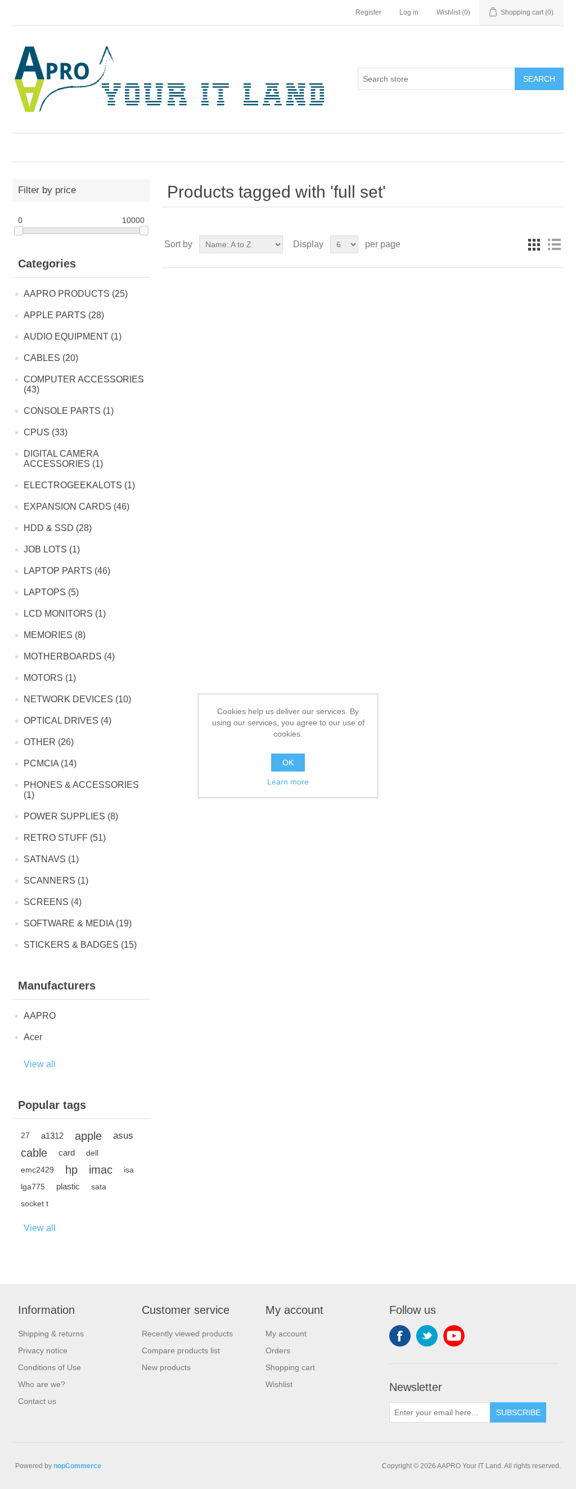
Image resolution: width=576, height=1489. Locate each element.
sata (98, 1186)
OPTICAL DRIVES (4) (67, 720)
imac (100, 1169)
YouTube (454, 1336)
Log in (408, 12)
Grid (534, 244)
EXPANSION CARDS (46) (76, 506)
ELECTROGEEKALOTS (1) (79, 485)
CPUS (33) (46, 432)
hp (71, 1169)
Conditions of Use (49, 1367)
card (66, 1152)
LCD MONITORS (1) (65, 613)
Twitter (427, 1336)
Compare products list (181, 1350)
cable (34, 1153)
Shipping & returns (51, 1333)
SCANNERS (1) (56, 880)
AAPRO (40, 1015)
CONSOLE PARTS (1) (69, 411)
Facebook (400, 1336)
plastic (68, 1186)
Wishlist (279, 1384)
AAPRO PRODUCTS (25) (76, 293)
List (554, 244)
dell (92, 1152)
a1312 (52, 1135)
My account (286, 1333)
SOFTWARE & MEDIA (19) (78, 923)
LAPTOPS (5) (51, 592)
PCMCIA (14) (50, 763)
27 (25, 1135)
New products (166, 1367)
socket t (34, 1203)
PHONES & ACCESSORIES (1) (81, 790)
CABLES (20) (51, 358)
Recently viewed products (187, 1333)
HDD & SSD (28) (58, 528)
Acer (33, 1037)
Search (539, 78)
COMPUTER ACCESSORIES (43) (84, 384)
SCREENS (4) (53, 902)
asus (123, 1135)
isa (129, 1169)
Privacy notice (43, 1350)
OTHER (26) (49, 742)
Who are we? (41, 1384)
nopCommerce (77, 1466)
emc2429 (37, 1169)
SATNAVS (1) (51, 859)
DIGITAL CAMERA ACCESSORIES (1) (63, 459)
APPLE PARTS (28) (64, 315)
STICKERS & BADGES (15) (80, 944)
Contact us (37, 1401)
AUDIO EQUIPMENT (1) (73, 336)
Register (368, 12)
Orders (278, 1350)
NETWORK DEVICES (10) (77, 699)
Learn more (288, 781)
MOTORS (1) (50, 678)
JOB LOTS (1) (52, 549)
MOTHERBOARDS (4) (69, 656)
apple (88, 1136)
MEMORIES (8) (55, 635)
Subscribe (518, 1412)
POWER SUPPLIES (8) (71, 816)
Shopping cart (290, 1367)
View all (40, 1064)
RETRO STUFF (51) (65, 837)
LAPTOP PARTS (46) (67, 571)
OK (288, 762)
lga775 (33, 1186)
